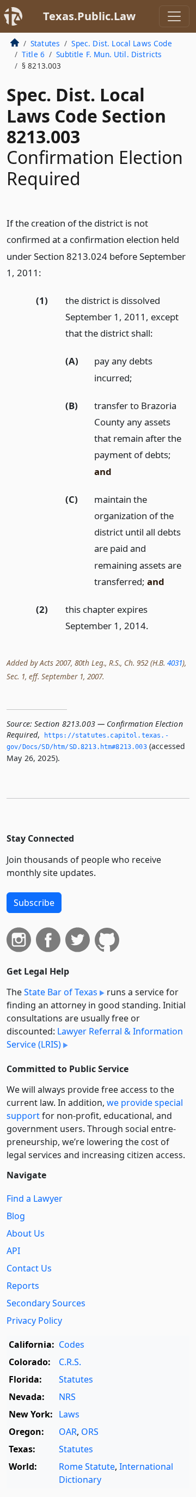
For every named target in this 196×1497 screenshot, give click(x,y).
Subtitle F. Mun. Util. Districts (109, 54)
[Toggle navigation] (174, 16)
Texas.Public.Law (89, 16)
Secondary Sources (46, 1303)
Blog (16, 1216)
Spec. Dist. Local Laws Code (121, 43)
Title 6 (33, 54)
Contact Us (29, 1268)
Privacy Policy (34, 1320)
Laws (69, 1414)
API (13, 1251)
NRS (67, 1397)
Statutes (45, 43)
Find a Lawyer (35, 1198)
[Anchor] (47, 272)
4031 (174, 663)
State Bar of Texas (60, 992)
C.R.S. (70, 1362)
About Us (26, 1233)
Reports (23, 1286)
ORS (90, 1432)
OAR (68, 1432)
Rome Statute (87, 1466)
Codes (71, 1344)
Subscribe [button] (34, 903)
